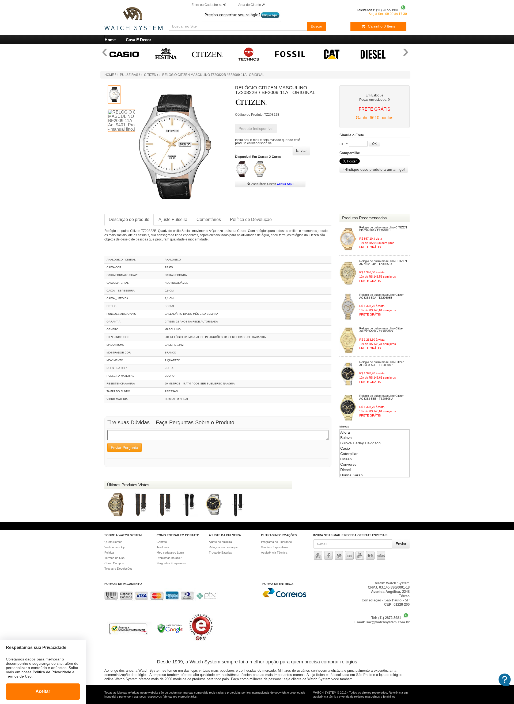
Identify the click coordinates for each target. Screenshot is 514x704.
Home (110, 39)
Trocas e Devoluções (118, 568)
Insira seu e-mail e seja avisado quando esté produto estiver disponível (267, 141)
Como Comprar (114, 563)
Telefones (163, 547)
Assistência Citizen (272, 183)
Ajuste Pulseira (172, 219)
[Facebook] (328, 555)
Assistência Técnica (274, 552)
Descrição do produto (129, 219)
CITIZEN (150, 75)
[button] (373, 169)
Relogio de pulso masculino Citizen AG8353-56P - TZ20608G (381, 330)
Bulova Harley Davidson (360, 443)
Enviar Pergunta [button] (124, 447)
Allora (345, 432)
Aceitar (43, 691)
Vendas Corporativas (274, 547)
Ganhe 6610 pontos (374, 117)
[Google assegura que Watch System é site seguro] (168, 633)
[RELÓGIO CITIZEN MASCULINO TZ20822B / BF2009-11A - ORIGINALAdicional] (114, 94)
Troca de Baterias (220, 552)
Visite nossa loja (114, 547)
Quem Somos (113, 541)
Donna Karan (351, 475)
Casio (345, 448)
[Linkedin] (349, 555)
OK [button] (374, 144)
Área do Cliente (250, 5)
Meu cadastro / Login (170, 552)
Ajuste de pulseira (220, 541)
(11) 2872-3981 (390, 618)
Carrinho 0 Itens (381, 26)
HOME (109, 75)
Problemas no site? (169, 557)
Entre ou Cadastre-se (207, 5)
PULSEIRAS (129, 75)
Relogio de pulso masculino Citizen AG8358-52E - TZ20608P (381, 364)
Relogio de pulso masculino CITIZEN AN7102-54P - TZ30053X (383, 263)
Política (109, 552)
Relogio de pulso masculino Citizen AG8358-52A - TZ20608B (381, 296)
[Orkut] (381, 555)
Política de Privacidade (52, 672)
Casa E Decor (138, 39)
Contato (162, 541)
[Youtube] (359, 555)
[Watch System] (126, 16)
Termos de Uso (114, 557)
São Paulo (364, 675)
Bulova (346, 437)
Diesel (345, 470)
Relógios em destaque (223, 547)
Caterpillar (349, 454)
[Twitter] (339, 555)
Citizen (346, 459)
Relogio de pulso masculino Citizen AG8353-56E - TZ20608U (381, 397)
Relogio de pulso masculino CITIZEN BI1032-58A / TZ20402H (383, 229)
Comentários (208, 219)
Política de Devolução (251, 219)
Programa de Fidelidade (276, 541)
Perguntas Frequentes (171, 563)
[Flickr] (370, 555)
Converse (348, 464)
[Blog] (318, 555)
